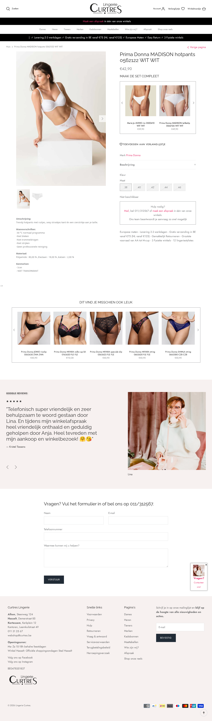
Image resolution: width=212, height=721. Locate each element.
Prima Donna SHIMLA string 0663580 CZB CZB (178, 353)
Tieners (67, 29)
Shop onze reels (165, 29)
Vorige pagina (198, 47)
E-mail (111, 513)
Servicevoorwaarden (98, 642)
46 (179, 187)
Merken (80, 29)
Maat (122, 180)
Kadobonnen (95, 29)
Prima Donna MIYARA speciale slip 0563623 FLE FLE (106, 353)
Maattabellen (113, 29)
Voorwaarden (94, 614)
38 (125, 187)
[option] (61, 118)
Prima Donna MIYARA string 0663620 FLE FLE (142, 353)
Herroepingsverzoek (98, 653)
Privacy (90, 620)
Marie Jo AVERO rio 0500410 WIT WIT (141, 124)
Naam (47, 513)
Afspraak (148, 29)
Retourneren (94, 631)
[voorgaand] (7, 467)
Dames (42, 29)
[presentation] (122, 102)
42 (152, 187)
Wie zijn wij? (131, 29)
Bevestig (166, 638)
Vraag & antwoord (97, 636)
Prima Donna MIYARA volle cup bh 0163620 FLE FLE (70, 353)
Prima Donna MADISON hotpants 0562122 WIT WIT (38, 46)
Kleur (123, 175)
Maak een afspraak (93, 21)
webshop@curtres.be (19, 635)
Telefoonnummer (53, 529)
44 (166, 187)
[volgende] (102, 118)
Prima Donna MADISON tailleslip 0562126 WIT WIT (175, 124)
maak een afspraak (163, 211)
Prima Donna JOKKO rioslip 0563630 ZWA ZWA (34, 353)
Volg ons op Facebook (20, 657)
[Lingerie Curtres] (106, 8)
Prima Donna (133, 155)
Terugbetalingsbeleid (98, 647)
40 (139, 187)
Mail (126, 211)
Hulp (89, 625)
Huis (8, 46)
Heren (55, 29)
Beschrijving (127, 165)
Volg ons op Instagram (20, 662)
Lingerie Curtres (23, 705)
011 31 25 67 (15, 631)
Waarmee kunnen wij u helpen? (61, 545)
